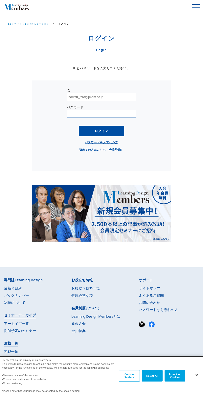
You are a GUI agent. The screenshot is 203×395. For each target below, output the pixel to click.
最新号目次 (13, 288)
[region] (101, 375)
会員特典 (78, 331)
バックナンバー (16, 295)
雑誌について (14, 303)
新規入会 (78, 324)
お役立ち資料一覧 (85, 288)
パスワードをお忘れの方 (101, 142)
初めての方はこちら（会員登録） (101, 149)
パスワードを (158, 310)
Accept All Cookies (175, 376)
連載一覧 (11, 352)
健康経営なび (82, 295)
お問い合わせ (149, 303)
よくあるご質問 (151, 295)
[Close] (196, 375)
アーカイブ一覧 (16, 324)
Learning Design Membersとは (95, 316)
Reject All (152, 375)
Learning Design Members (28, 24)
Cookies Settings (129, 376)
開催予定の (20, 331)
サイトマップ (149, 288)
